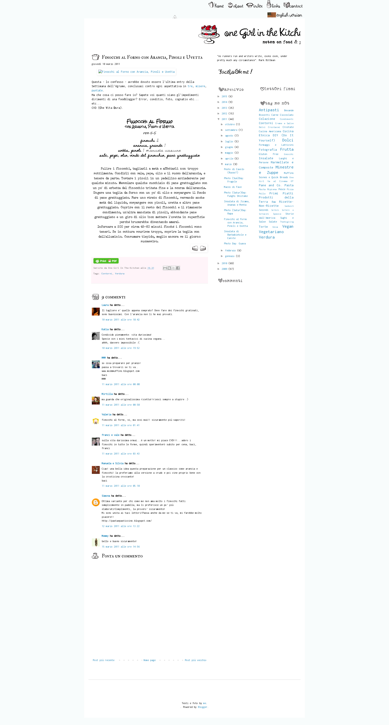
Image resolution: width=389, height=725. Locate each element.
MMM (104, 357)
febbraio (231, 250)
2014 (225, 101)
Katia (105, 329)
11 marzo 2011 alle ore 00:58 (121, 404)
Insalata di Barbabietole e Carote (235, 234)
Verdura (119, 273)
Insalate (266, 158)
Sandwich (289, 206)
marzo (229, 164)
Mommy (105, 535)
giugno (230, 146)
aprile (230, 158)
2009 (225, 268)
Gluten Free (268, 153)
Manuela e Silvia (112, 463)
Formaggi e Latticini (276, 144)
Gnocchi (289, 154)
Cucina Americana (270, 131)
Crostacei (274, 127)
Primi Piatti (281, 193)
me (204, 703)
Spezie (277, 213)
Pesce (281, 189)
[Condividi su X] (173, 268)
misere (200, 86)
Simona (106, 495)
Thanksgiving (287, 221)
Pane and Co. (270, 185)
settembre (232, 129)
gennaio (230, 256)
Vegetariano (271, 231)
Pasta (289, 185)
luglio (230, 141)
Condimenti (287, 119)
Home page (149, 660)
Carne (274, 114)
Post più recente (103, 660)
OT (292, 181)
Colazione (267, 118)
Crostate (288, 126)
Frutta (287, 149)
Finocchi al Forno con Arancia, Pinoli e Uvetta (236, 222)
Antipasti (269, 109)
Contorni (107, 273)
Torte (263, 226)
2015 (225, 96)
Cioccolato (287, 114)
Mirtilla (107, 393)
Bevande (289, 110)
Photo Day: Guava (235, 243)
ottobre (230, 124)
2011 (225, 119)
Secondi (263, 209)
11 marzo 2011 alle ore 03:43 (121, 453)
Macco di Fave (233, 186)
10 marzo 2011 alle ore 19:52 (121, 347)
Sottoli (275, 210)
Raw (274, 201)
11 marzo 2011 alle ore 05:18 (121, 485)
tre (190, 86)
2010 (225, 263)
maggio (230, 152)
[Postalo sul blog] (169, 268)
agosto (230, 135)
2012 (225, 113)
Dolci (288, 140)
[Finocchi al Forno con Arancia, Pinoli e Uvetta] (134, 71)
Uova (275, 226)
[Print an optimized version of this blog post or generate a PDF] (106, 262)
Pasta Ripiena (268, 189)
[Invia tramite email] (165, 268)
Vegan (288, 226)
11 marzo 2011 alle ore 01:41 (121, 425)
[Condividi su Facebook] (178, 268)
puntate (97, 90)
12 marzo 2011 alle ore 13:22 (121, 526)
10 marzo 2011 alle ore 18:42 (121, 319)
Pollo (262, 193)
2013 (225, 107)
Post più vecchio (195, 660)
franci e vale (110, 434)
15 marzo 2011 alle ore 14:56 (121, 546)
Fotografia (268, 149)
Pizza (290, 189)
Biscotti (264, 114)
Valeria (106, 414)
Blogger (202, 706)
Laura (105, 304)
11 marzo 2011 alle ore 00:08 (121, 384)
